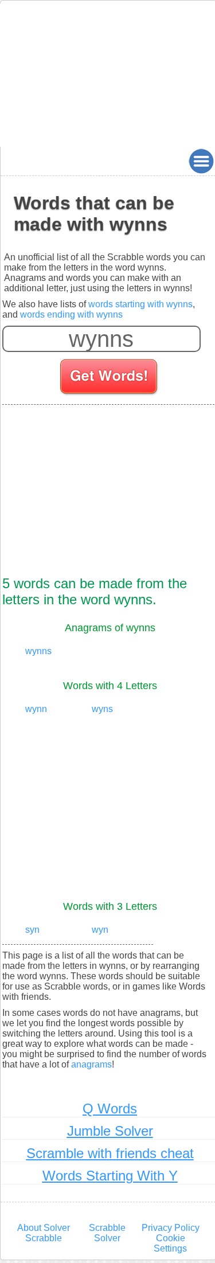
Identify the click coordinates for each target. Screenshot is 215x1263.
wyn (100, 929)
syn (32, 929)
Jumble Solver (110, 1131)
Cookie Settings (170, 1243)
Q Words (110, 1108)
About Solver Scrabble (43, 1233)
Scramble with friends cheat (110, 1153)
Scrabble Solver (107, 1233)
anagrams (91, 1064)
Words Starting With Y (110, 1175)
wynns (38, 651)
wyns (102, 709)
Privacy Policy (171, 1228)
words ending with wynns (71, 314)
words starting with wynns (140, 304)
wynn (36, 709)
